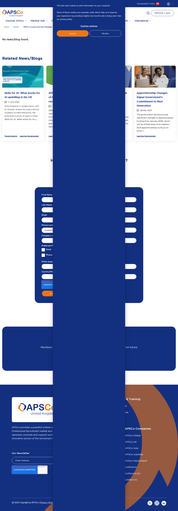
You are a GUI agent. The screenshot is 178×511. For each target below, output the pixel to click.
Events (16, 27)
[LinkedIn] (163, 503)
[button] (148, 13)
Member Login (162, 13)
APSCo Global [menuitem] (132, 435)
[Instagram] (156, 503)
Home (6, 27)
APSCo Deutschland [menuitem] (136, 460)
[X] (150, 503)
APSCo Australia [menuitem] (134, 454)
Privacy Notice (47, 502)
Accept (73, 33)
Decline (105, 33)
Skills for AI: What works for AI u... (20, 119)
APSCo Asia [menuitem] (131, 448)
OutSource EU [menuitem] (132, 473)
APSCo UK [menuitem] (131, 441)
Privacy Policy (79, 19)
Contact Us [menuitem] (131, 479)
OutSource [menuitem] (131, 467)
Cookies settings (89, 26)
